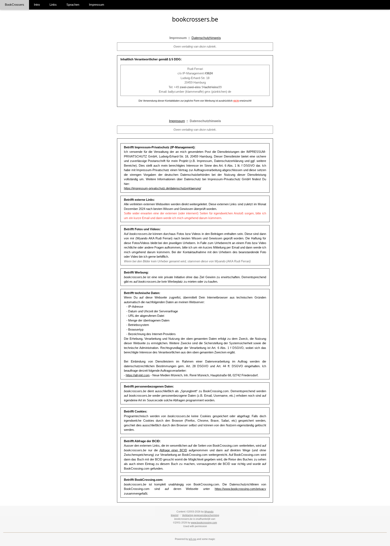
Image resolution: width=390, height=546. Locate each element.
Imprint (174, 515)
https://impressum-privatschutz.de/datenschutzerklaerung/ (162, 188)
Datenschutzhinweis (206, 38)
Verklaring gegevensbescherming (200, 515)
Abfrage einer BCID (173, 450)
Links (53, 4)
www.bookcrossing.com (204, 522)
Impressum (96, 4)
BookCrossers (14, 4)
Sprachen (72, 4)
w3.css (192, 539)
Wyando (208, 511)
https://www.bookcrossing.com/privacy (240, 489)
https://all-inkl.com (138, 375)
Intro (37, 4)
